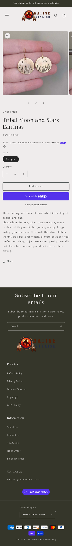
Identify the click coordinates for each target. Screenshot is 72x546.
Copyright (12, 397)
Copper (10, 159)
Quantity (7, 167)
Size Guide (13, 443)
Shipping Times (15, 458)
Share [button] (10, 261)
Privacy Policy (15, 381)
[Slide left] (28, 103)
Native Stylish (30, 540)
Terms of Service (16, 389)
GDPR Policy (14, 405)
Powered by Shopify (46, 540)
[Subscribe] (61, 326)
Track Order (14, 451)
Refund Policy (15, 373)
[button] (7, 15)
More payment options (36, 205)
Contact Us (13, 435)
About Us (12, 427)
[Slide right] (44, 103)
